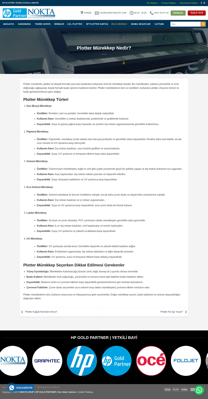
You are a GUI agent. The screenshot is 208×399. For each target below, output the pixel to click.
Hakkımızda (24, 24)
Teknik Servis (43, 24)
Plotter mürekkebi (32, 84)
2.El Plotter (74, 24)
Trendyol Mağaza (168, 3)
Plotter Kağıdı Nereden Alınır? (41, 312)
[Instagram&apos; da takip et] (204, 3)
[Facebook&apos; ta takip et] (201, 3)
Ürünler (59, 24)
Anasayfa (8, 24)
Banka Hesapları (141, 24)
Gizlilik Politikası (85, 392)
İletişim (159, 24)
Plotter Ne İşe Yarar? (171, 312)
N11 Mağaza (152, 3)
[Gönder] (203, 24)
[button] (199, 390)
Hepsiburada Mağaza (189, 3)
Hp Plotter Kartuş (97, 24)
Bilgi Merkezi (119, 24)
